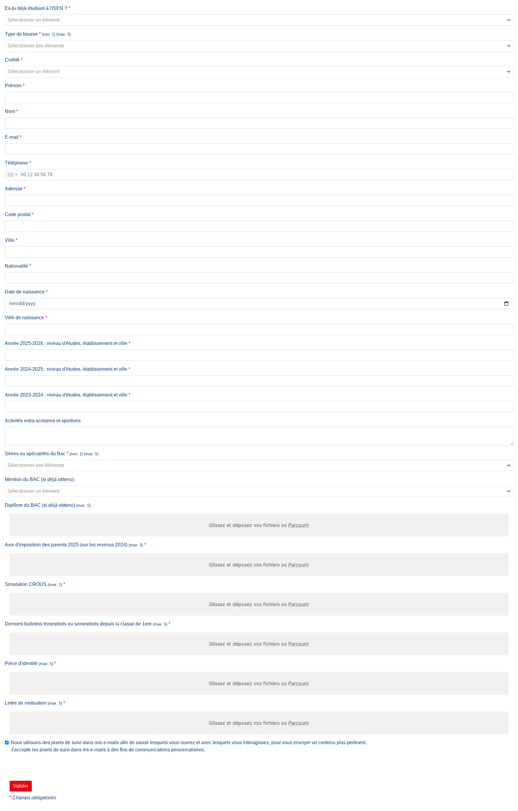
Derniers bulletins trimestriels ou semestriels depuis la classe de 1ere (87, 623)
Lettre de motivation (35, 703)
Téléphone (18, 162)
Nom (11, 111)
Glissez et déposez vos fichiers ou (259, 525)
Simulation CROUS (35, 584)
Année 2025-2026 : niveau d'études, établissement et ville (67, 343)
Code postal (19, 214)
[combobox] (259, 20)
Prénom (15, 85)
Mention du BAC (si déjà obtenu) (39, 479)
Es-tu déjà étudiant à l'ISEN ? (37, 8)
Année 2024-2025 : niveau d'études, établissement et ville (67, 369)
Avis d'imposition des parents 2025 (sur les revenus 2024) (75, 544)
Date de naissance (26, 291)
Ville (11, 240)
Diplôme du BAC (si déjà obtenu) (48, 505)
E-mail (13, 137)
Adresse (15, 188)
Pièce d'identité (30, 663)
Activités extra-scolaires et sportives (43, 420)
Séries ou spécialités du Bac (51, 453)
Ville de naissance (26, 317)
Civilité (13, 59)
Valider (20, 786)
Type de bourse (38, 34)
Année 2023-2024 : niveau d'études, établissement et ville (67, 394)
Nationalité (18, 266)
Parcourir (298, 525)
